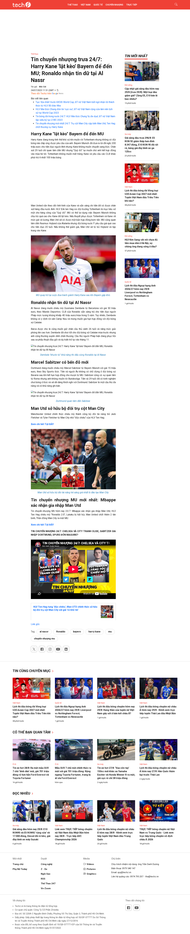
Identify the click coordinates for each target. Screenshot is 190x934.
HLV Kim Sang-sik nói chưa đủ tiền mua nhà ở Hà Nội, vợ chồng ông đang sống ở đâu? (141, 243)
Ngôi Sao (45, 874)
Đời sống (128, 85)
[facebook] (42, 649)
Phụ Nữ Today (20, 869)
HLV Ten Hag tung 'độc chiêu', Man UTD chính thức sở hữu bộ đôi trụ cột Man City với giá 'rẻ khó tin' (65, 608)
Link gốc (35, 624)
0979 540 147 (128, 868)
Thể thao (72, 5)
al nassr (44, 631)
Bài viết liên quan (39, 98)
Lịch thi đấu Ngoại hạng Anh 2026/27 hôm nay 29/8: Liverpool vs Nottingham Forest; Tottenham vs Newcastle (140, 292)
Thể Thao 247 (48, 883)
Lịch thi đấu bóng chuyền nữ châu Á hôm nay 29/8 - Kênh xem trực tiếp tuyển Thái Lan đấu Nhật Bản (158, 710)
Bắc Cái (42, 87)
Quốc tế (98, 5)
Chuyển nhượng (114, 5)
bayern (77, 631)
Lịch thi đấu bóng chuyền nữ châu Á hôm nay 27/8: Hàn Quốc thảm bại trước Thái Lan (158, 771)
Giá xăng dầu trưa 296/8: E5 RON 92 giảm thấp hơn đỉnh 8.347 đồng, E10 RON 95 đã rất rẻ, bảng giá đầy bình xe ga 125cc (141, 144)
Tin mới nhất (136, 56)
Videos (90, 864)
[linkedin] (66, 649)
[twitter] (34, 649)
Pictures (91, 869)
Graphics (91, 874)
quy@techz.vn (124, 872)
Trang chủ (18, 864)
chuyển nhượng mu (44, 638)
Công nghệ (46, 864)
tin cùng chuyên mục (32, 671)
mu (110, 631)
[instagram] (50, 649)
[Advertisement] (73, 183)
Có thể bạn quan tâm (32, 732)
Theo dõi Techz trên (41, 93)
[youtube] (58, 649)
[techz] (22, 4)
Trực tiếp (131, 5)
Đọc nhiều (22, 793)
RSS (43, 878)
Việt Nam (86, 5)
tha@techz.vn (152, 876)
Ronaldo (60, 631)
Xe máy (128, 134)
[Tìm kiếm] (174, 5)
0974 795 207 (136, 876)
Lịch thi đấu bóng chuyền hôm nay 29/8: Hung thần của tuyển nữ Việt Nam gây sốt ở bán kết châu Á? (116, 710)
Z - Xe (44, 869)
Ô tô (14, 764)
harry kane (94, 631)
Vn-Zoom (46, 888)
